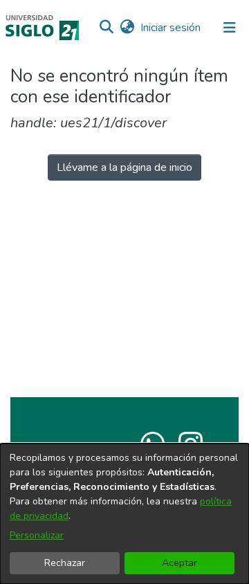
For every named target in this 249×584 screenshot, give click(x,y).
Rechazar (64, 562)
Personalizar (37, 535)
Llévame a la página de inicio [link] (124, 167)
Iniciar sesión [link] (171, 27)
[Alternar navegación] (229, 28)
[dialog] (124, 514)
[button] (106, 27)
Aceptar (179, 562)
